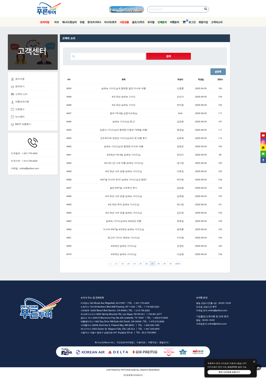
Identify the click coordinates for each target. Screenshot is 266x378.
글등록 (218, 71)
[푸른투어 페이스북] (263, 160)
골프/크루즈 (138, 22)
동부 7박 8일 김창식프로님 (123, 113)
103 (220, 104)
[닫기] (254, 361)
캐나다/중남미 (69, 22)
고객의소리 (217, 22)
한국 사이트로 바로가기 (229, 372)
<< (110, 263)
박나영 (180, 204)
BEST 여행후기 (23, 124)
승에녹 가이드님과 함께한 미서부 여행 (123, 146)
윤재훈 (180, 229)
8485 (68, 204)
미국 (55, 22)
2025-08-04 (201, 171)
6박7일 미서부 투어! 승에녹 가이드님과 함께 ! (123, 179)
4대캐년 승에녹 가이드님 (123, 245)
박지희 (180, 179)
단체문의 (162, 22)
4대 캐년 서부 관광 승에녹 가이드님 (123, 171)
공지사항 (19, 78)
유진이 (180, 154)
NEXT (177, 263)
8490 (68, 162)
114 (220, 138)
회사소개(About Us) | (105, 342)
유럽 (82, 22)
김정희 (180, 121)
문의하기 (19, 86)
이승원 (180, 254)
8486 (68, 196)
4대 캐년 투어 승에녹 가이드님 (123, 204)
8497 (68, 113)
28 (158, 263)
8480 (68, 245)
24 (134, 263)
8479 (68, 254)
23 (128, 263)
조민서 (180, 96)
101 (220, 204)
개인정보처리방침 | (126, 342)
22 (122, 263)
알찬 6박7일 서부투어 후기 (123, 187)
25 (140, 263)
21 (116, 263)
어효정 (180, 171)
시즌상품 (124, 22)
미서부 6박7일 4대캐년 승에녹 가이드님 (123, 229)
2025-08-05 (201, 88)
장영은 (180, 146)
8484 (68, 212)
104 (220, 96)
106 (220, 88)
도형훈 (180, 88)
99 (220, 154)
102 (220, 187)
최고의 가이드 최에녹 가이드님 (124, 237)
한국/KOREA (94, 22)
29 (164, 263)
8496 (68, 121)
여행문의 (174, 22)
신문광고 (19, 109)
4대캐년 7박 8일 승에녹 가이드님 (124, 154)
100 (220, 146)
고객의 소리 (21, 93)
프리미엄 (44, 22)
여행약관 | (153, 342)
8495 (68, 129)
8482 (68, 229)
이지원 (180, 237)
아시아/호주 (110, 22)
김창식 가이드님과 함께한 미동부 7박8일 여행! (123, 129)
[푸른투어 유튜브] (263, 135)
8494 (68, 138)
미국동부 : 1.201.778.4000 (24, 153)
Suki (180, 113)
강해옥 (180, 138)
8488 (68, 179)
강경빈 (180, 245)
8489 (68, 171)
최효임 (180, 220)
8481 (68, 237)
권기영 (180, 162)
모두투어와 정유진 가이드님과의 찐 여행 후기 (123, 138)
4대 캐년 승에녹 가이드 (124, 96)
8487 (68, 187)
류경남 (180, 129)
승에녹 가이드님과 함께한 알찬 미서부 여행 (123, 88)
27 (152, 263)
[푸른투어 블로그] (263, 154)
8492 (68, 146)
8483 (68, 220)
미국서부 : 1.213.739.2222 (24, 160)
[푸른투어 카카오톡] (263, 148)
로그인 (192, 22)
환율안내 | (164, 342)
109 (220, 220)
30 (170, 263)
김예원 (180, 196)
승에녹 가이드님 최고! (123, 121)
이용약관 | (141, 342)
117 (220, 113)
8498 (68, 104)
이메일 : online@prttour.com (25, 168)
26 (146, 263)
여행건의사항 (22, 101)
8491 (68, 154)
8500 (68, 88)
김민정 (180, 212)
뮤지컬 (151, 22)
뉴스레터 (19, 116)
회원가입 (203, 22)
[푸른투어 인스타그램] (263, 141)
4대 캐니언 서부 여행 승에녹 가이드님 (123, 162)
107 (220, 121)
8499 (68, 96)
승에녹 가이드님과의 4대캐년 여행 (123, 220)
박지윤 (180, 104)
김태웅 (180, 187)
